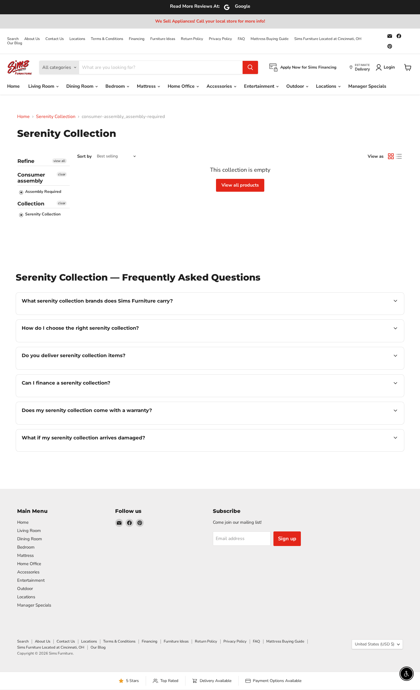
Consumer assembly (31, 178)
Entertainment (259, 86)
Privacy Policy (220, 39)
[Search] (250, 67)
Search (13, 39)
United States (374, 644)
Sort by (84, 156)
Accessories (220, 86)
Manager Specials (367, 86)
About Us (32, 39)
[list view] (399, 156)
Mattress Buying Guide (270, 39)
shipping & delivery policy (355, 369)
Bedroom (115, 86)
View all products (240, 185)
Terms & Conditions (107, 39)
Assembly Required (42, 191)
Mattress (147, 86)
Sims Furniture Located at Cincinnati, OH (327, 39)
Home (13, 86)
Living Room (41, 86)
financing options (68, 396)
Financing (137, 39)
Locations (77, 39)
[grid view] (391, 156)
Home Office (182, 86)
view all (59, 161)
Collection (30, 204)
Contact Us (54, 39)
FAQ (241, 39)
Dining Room (80, 86)
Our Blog (14, 43)
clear (61, 174)
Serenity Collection (55, 116)
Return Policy (192, 39)
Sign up (287, 538)
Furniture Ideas (162, 39)
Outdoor (295, 86)
